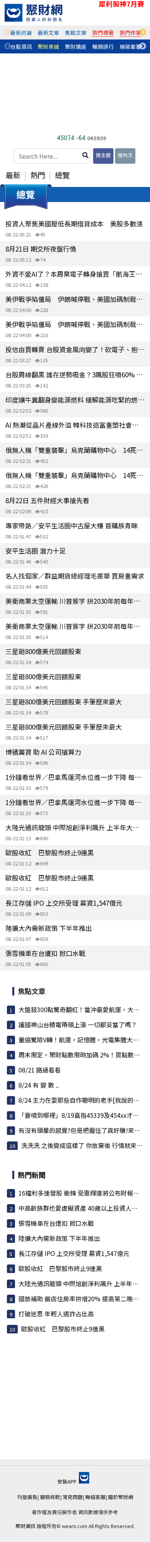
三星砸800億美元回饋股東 (43, 651)
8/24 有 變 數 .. (38, 1085)
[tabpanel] (21, 32)
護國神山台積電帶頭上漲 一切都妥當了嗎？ (77, 1024)
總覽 (62, 175)
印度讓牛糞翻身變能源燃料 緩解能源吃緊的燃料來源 (75, 399)
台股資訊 (21, 46)
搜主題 (103, 155)
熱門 (37, 175)
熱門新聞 (31, 1175)
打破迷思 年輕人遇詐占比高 (56, 1313)
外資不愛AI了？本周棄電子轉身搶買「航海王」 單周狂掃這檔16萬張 (75, 274)
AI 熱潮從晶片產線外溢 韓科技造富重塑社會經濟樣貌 (75, 425)
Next (143, 32)
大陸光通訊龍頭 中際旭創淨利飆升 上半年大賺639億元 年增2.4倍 (75, 827)
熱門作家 (130, 32)
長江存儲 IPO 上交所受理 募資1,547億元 (63, 903)
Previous (8, 32)
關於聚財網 (120, 1497)
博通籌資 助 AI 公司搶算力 (43, 752)
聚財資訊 (25, 1526)
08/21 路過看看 (39, 1069)
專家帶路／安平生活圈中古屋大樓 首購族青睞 (71, 525)
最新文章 (48, 32)
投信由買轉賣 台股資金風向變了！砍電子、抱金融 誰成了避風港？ (75, 349)
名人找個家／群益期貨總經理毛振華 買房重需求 (74, 576)
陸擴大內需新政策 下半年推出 (48, 928)
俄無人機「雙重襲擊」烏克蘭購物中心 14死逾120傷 (75, 450)
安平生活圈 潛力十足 (35, 550)
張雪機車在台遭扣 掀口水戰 (45, 953)
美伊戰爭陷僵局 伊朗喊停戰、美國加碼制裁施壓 (75, 299)
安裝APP (67, 1481)
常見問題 (73, 1497)
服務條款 (50, 1497)
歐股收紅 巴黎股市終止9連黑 (49, 852)
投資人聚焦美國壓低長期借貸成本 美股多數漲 (74, 223)
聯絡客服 (95, 1497)
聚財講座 (76, 46)
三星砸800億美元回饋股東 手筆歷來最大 (63, 701)
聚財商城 (48, 46)
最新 (13, 175)
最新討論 (21, 32)
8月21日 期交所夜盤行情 (40, 249)
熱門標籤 (103, 32)
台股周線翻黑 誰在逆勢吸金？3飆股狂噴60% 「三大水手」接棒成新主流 (75, 374)
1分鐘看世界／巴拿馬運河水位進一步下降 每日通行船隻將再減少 (75, 777)
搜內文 (125, 155)
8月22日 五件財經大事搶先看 (47, 500)
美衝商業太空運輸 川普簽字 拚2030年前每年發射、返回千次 (75, 601)
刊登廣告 (27, 1497)
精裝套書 (130, 46)
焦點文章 (76, 32)
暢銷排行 (103, 46)
